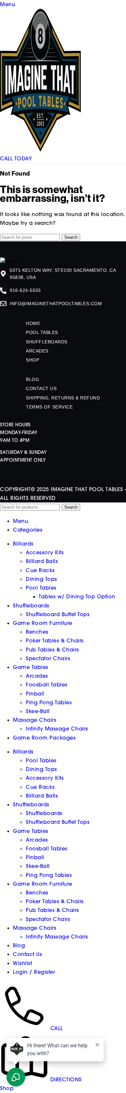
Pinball (35, 693)
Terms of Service (49, 406)
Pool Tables (42, 332)
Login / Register (34, 972)
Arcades (37, 350)
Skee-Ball (38, 711)
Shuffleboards (47, 341)
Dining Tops (41, 579)
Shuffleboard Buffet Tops (57, 614)
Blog (32, 379)
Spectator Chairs (48, 658)
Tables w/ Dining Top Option (77, 596)
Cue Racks (40, 570)
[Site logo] (40, 149)
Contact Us (41, 388)
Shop (32, 359)
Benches (37, 631)
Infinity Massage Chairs (57, 728)
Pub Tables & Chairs (52, 649)
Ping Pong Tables (49, 702)
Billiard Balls (42, 561)
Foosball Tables (47, 684)
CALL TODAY (16, 158)
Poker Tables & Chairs (55, 640)
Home (33, 323)
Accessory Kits (45, 552)
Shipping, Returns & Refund (63, 397)
